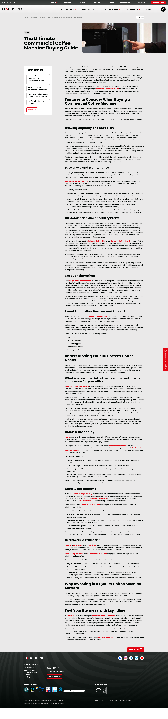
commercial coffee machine (107, 89)
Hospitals (68, 545)
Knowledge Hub (34, 17)
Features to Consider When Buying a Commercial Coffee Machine (36, 79)
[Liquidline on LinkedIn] (131, 658)
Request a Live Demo (165, 361)
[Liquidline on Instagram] (126, 658)
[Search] (163, 9)
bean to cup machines (91, 505)
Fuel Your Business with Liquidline (37, 102)
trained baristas (84, 501)
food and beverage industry (81, 494)
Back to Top (134, 649)
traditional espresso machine (95, 498)
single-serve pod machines (80, 281)
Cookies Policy (114, 700)
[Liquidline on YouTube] (142, 658)
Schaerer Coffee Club (97, 241)
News (43, 17)
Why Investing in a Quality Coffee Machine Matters (38, 95)
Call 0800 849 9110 (9, 3)
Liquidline (70, 616)
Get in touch (53, 676)
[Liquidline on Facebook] (120, 658)
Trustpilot (140, 17)
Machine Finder (158, 3)
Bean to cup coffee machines (76, 181)
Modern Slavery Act (125, 700)
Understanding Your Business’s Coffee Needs (37, 88)
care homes (78, 545)
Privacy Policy (99, 700)
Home (26, 17)
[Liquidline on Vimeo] (136, 658)
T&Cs (106, 700)
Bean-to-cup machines (118, 445)
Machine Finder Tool (106, 637)
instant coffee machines (97, 554)
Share (30, 110)
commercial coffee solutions (103, 616)
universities (91, 545)
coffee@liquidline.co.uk (57, 671)
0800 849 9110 (53, 668)
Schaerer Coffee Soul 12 (120, 241)
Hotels (67, 437)
